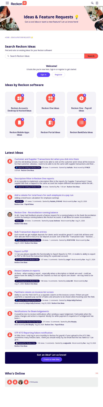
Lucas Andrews (54, 221)
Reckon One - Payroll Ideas (24, 204)
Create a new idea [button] (51, 359)
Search (91, 56)
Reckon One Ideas (27, 170)
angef (68, 259)
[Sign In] (97, 3)
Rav (75, 201)
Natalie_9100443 (56, 201)
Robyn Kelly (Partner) (74, 300)
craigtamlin (67, 343)
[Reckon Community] (19, 3)
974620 (87, 167)
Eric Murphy (72, 322)
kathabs (70, 167)
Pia (58, 187)
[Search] (92, 3)
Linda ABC (69, 281)
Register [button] (58, 74)
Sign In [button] (43, 74)
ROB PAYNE (71, 240)
